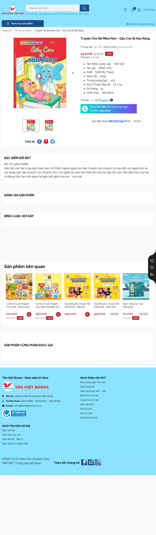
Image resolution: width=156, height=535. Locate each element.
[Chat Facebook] (152, 267)
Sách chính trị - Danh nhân (15, 443)
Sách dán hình (87, 404)
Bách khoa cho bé (89, 395)
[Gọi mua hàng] (152, 261)
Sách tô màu (86, 413)
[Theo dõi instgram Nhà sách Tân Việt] (98, 461)
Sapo (37, 463)
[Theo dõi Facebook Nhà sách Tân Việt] (84, 461)
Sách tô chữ (86, 409)
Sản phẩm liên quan (24, 266)
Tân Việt (98, 47)
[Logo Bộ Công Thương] (14, 413)
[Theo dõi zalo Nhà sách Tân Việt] (91, 461)
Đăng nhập (148, 9)
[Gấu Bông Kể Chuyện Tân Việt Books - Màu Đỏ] (77, 286)
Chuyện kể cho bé (89, 400)
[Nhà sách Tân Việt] (13, 10)
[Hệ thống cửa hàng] (126, 10)
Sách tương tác (87, 386)
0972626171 (41, 401)
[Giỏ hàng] (132, 10)
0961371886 (27, 401)
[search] (84, 8)
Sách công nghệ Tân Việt (92, 382)
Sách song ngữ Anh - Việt (92, 391)
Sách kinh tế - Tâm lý (12, 439)
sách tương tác (85, 14)
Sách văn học (8, 430)
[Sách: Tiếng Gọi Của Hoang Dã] (136, 286)
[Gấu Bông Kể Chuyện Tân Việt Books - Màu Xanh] (106, 286)
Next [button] (72, 73)
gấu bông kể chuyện (48, 14)
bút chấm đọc (32, 14)
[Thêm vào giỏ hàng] (29, 314)
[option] (40, 73)
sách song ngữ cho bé (68, 14)
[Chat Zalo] (152, 274)
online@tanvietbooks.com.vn (27, 406)
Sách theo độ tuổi (88, 417)
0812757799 (116, 121)
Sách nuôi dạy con (11, 435)
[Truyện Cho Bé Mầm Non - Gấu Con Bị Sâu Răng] (40, 73)
